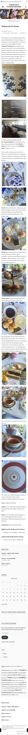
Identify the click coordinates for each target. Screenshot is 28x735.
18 (3, 596)
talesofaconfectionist (17, 692)
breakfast (3, 670)
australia (6, 666)
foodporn (13, 680)
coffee (4, 675)
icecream (3, 682)
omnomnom (7, 686)
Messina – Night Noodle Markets (10, 553)
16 (21, 592)
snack (24, 688)
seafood (17, 688)
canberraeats (4, 672)
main (14, 684)
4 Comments (22, 32)
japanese (12, 682)
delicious (10, 675)
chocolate (23, 672)
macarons (11, 684)
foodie (3, 680)
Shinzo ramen (5, 720)
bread (21, 666)
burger (11, 670)
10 (24, 589)
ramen (4, 688)
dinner (19, 675)
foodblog (22, 677)
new (25, 684)
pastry (23, 686)
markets (17, 684)
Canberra (22, 670)
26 (6, 600)
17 (24, 592)
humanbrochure (21, 680)
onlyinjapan (12, 686)
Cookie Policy (4, 729)
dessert (14, 675)
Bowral (15, 666)
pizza (25, 686)
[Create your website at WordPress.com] (14, 1)
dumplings (24, 675)
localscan (23, 682)
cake (15, 670)
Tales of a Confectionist (11, 32)
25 (3, 600)
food (9, 677)
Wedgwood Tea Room (10, 26)
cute (7, 675)
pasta (20, 686)
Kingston (18, 682)
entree (2, 677)
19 (6, 596)
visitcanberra (4, 694)
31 (24, 600)
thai (25, 692)
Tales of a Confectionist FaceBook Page (13, 612)
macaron (7, 684)
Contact (5, 657)
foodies (9, 680)
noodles (3, 686)
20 (10, 596)
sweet (5, 690)
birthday (12, 666)
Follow (4, 637)
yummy (13, 694)
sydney (12, 690)
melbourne (21, 684)
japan (9, 682)
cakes (18, 670)
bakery (9, 666)
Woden (10, 694)
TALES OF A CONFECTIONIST (14, 6)
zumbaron (17, 694)
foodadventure (15, 677)
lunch (2, 684)
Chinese (19, 672)
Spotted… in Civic (6, 716)
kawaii (16, 682)
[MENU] (2, 7)
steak (2, 690)
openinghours (16, 686)
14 (14, 592)
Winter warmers (5, 563)
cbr (16, 672)
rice (15, 688)
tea (24, 692)
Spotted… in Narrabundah (8, 558)
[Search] (24, 7)
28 (14, 600)
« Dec (2, 604)
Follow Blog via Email (8, 623)
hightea (17, 680)
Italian (7, 682)
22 (17, 596)
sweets (8, 690)
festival (6, 677)
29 (17, 600)
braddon (18, 666)
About (4, 653)
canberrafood (11, 672)
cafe (13, 670)
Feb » (6, 604)
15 (17, 592)
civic (2, 675)
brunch (8, 670)
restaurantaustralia (10, 688)
